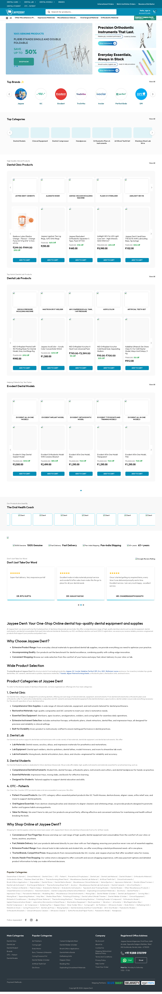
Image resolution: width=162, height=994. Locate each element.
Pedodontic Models (127, 908)
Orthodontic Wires (14, 879)
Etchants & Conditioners (16, 899)
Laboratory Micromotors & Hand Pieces (49, 902)
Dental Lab (29, 2)
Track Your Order (102, 967)
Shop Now (24, 61)
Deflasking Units (143, 905)
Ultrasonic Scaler (115, 905)
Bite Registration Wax (132, 902)
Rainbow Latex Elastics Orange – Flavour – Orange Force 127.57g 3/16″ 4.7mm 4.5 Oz (24, 239)
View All (152, 81)
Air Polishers (101, 905)
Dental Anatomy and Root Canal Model (86, 908)
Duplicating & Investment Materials (101, 891)
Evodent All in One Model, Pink (135, 455)
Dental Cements (118, 885)
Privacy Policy (100, 960)
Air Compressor (31, 905)
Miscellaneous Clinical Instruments (69, 894)
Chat (130, 960)
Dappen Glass (59, 905)
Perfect (91, 671)
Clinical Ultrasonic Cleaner (37, 911)
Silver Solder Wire (74, 905)
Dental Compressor (60, 141)
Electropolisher (94, 902)
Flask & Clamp (35, 888)
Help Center (99, 964)
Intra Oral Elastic (133, 885)
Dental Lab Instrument (16, 885)
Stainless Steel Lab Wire (143, 142)
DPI (96, 671)
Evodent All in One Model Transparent (107, 455)
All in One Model (110, 908)
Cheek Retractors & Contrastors (20, 891)
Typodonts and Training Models (95, 888)
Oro (99, 671)
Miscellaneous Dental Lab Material (84, 879)
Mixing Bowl (11, 896)
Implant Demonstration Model (19, 902)
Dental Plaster (133, 891)
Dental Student (14, 6)
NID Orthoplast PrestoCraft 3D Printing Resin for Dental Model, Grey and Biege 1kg (24, 349)
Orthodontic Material (109, 18)
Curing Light (89, 905)
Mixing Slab (90, 894)
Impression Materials (46, 18)
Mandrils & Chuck (13, 908)
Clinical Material (33, 876)
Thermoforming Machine (62, 899)
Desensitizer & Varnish (16, 876)
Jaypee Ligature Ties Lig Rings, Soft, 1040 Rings (51, 237)
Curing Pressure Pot (31, 908)
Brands (61, 2)
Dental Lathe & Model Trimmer (94, 896)
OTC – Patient (30, 6)
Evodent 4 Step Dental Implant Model (22, 455)
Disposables (34, 882)
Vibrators (106, 902)
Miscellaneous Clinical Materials (68, 18)
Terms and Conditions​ (103, 957)
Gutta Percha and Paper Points (80, 911)
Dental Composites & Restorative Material (68, 891)
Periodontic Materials (31, 894)
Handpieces (81, 141)
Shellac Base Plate (53, 896)
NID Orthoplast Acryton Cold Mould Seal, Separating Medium (108, 349)
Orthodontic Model (131, 899)
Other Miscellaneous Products (25, 18)
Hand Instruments (42, 891)
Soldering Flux (45, 905)
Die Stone (121, 891)
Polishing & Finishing (71, 896)
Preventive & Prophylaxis (78, 876)
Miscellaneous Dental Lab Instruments (94, 885)
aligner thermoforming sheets (78, 673)
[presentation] (9, 94)
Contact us (99, 948)
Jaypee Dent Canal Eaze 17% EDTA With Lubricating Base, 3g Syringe (136, 238)
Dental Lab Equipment (127, 894)
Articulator (117, 902)
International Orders (105, 4)
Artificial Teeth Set (122, 141)
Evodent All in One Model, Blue (79, 455)
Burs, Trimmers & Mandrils (17, 888)
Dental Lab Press (48, 908)
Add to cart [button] (80, 260)
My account (99, 941)
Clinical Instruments (125, 879)
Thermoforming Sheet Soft (57, 885)
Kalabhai (84, 671)
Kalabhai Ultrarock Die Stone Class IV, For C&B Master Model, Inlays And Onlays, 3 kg (137, 350)
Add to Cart (24, 260)
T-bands (63, 673)
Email (141, 960)
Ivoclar (77, 671)
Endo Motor (129, 905)
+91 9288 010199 (135, 953)
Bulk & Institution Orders (126, 4)
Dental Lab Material (109, 876)
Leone (116, 671)
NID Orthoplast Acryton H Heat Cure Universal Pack (79, 348)
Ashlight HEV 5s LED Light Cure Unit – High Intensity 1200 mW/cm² (108, 238)
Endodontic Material (51, 888)
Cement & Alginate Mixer (69, 941)
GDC (103, 671)
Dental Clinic (12, 2)
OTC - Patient (60, 876)
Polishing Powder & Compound (108, 899)
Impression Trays (13, 894)
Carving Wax (143, 894)
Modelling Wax (48, 894)
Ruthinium (109, 671)
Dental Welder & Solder (106, 894)
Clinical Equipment (40, 141)
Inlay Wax (40, 896)
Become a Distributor (147, 4)
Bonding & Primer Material (39, 899)
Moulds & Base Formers (143, 882)
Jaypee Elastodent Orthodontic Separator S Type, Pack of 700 (79, 238)
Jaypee (68, 671)
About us (98, 944)
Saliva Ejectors (107, 882)
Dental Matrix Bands (63, 882)
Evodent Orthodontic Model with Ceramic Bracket (52, 455)
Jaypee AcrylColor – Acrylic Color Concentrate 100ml (52, 348)
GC (73, 671)
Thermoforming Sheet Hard (57, 879)
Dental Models (46, 2)
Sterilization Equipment (76, 902)
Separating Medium (26, 896)
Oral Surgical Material (89, 18)
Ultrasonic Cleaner (58, 911)
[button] (14, 66)
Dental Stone (47, 882)
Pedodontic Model (102, 911)
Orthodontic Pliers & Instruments (101, 142)
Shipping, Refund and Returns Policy (103, 952)
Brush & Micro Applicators (17, 882)
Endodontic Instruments (71, 888)
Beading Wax (65, 964)
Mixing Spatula (62, 908)
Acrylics (74, 885)
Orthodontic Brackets (15, 911)
